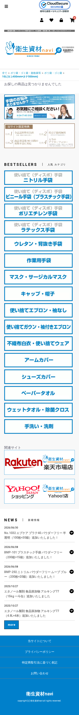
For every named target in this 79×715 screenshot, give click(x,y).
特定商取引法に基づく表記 (39, 662)
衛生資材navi (39, 693)
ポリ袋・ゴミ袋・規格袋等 (26, 73)
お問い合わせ (39, 673)
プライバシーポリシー (39, 651)
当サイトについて (39, 641)
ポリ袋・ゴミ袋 (53, 73)
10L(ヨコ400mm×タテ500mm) (20, 76)
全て (4, 73)
